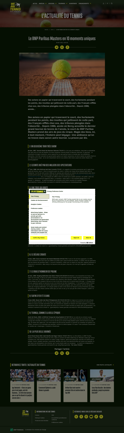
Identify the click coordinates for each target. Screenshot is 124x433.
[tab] (39, 196)
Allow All (88, 237)
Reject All (76, 237)
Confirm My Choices (38, 237)
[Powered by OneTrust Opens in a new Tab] (87, 243)
